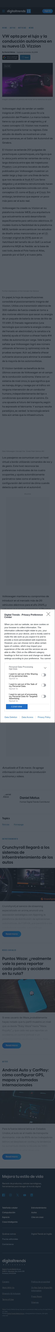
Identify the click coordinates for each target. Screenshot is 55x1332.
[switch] (43, 674)
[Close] (49, 615)
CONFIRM (16, 707)
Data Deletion (11, 717)
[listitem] (27, 668)
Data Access (27, 717)
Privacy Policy (44, 717)
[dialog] (27, 666)
